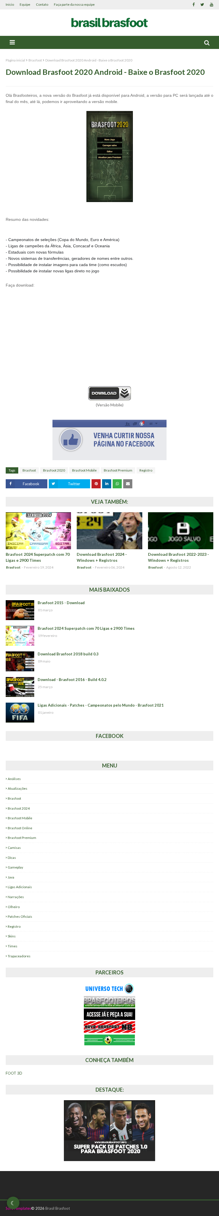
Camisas (14, 847)
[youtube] (210, 4)
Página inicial (15, 60)
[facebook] (193, 4)
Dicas (12, 857)
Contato (42, 4)
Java (11, 877)
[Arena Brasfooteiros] (109, 1005)
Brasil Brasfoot (57, 1208)
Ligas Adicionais (20, 887)
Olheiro (14, 907)
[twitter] (202, 4)
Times (12, 946)
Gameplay (15, 867)
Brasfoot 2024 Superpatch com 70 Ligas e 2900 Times (38, 557)
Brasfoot (35, 60)
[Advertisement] (109, 340)
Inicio (10, 4)
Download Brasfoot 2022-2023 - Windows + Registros (178, 557)
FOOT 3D (14, 1073)
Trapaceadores (19, 956)
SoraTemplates (18, 1208)
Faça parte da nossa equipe (74, 4)
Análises (14, 779)
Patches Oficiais (20, 916)
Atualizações (17, 788)
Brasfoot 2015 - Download (61, 602)
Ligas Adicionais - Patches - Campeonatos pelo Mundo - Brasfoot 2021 (101, 705)
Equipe (25, 4)
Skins (12, 936)
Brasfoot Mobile (84, 470)
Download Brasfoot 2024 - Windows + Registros (102, 557)
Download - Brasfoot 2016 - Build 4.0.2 (72, 679)
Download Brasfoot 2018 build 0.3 (68, 654)
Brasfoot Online (20, 828)
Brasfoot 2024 (19, 808)
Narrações (16, 897)
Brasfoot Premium (118, 470)
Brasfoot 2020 (54, 470)
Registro (145, 470)
